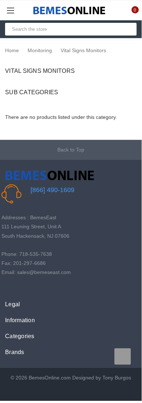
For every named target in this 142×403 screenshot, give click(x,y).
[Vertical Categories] (19, 10)
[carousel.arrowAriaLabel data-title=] (122, 356)
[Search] (128, 29)
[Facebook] (5, 287)
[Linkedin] (39, 287)
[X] (16, 287)
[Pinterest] (28, 287)
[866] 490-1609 (52, 190)
